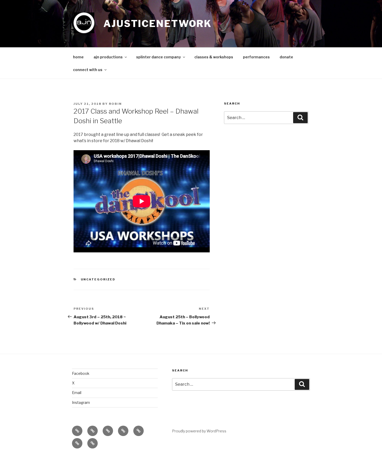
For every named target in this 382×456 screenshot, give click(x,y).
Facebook (80, 373)
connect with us (87, 69)
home (78, 57)
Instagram (81, 402)
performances (256, 57)
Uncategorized (98, 279)
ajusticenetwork (157, 23)
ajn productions (108, 57)
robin (115, 104)
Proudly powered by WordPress (199, 431)
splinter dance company (158, 57)
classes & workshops (213, 57)
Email (76, 392)
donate (286, 57)
